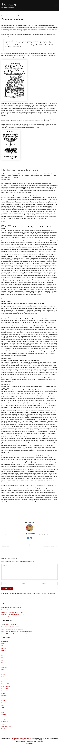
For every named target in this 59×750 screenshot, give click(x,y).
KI (1, 681)
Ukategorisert (4, 721)
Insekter (3, 679)
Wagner (3, 724)
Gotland (3, 664)
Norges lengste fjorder (11, 624)
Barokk (3, 643)
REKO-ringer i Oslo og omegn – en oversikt (22, 631)
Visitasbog (3, 113)
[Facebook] (28, 538)
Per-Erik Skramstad (6, 631)
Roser (2, 705)
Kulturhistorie (4, 688)
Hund (2, 676)
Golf (2, 662)
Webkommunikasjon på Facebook (32, 747)
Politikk (3, 700)
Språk (2, 712)
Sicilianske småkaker (6, 617)
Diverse (3, 653)
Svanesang (8, 4)
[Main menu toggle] (56, 5)
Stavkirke (3, 714)
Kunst (2, 691)
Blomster (3, 648)
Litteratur (24, 22)
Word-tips (3, 728)
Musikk (3, 698)
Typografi (3, 719)
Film (2, 657)
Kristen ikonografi (5, 686)
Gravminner (4, 667)
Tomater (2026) (5, 610)
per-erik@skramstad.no (23, 739)
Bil (2, 646)
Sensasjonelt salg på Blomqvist (12, 626)
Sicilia (2, 707)
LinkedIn (21, 747)
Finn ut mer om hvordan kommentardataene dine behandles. (41, 593)
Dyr (2, 655)
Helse (2, 669)
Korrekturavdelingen (6, 683)
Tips (2, 717)
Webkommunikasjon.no (25, 738)
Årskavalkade (4, 641)
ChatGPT (3, 650)
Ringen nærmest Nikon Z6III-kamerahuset (11, 607)
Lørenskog (3, 695)
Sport (2, 709)
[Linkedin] (31, 538)
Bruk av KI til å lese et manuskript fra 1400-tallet (12, 614)
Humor (3, 674)
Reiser (3, 702)
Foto (2, 660)
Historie (3, 672)
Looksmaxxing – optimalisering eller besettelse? (12, 612)
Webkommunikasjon (6, 726)
